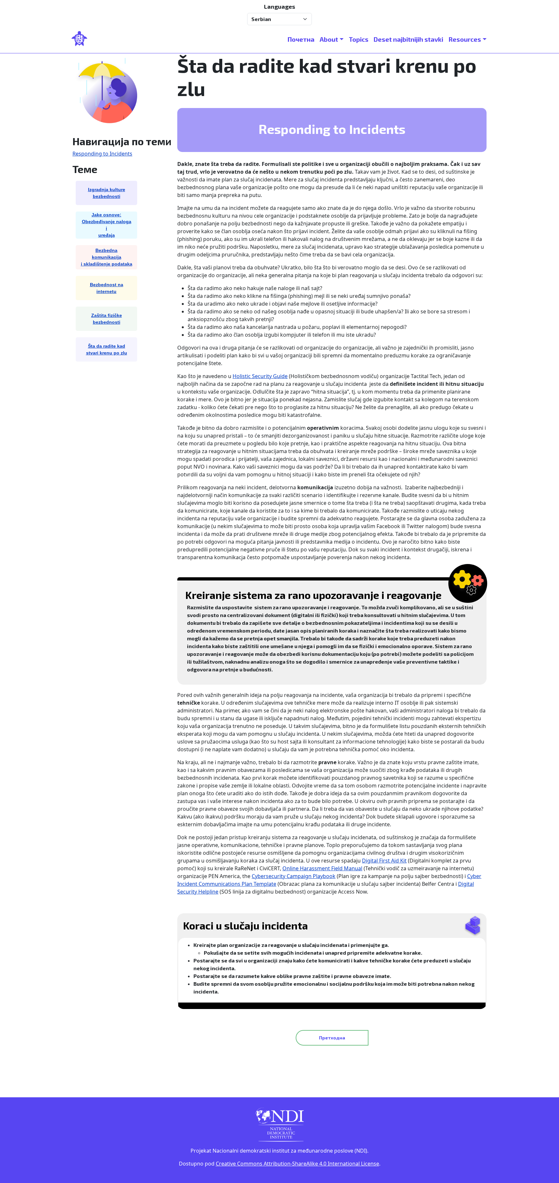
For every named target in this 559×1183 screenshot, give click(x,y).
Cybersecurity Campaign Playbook (293, 876)
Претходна (332, 1037)
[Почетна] (82, 39)
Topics (358, 39)
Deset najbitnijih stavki (408, 39)
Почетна (301, 39)
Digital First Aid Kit (384, 860)
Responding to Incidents (102, 153)
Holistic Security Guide (260, 376)
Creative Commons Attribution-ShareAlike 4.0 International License (297, 1163)
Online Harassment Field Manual (322, 868)
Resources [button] (464, 39)
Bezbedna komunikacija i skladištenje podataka (106, 257)
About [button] (329, 39)
